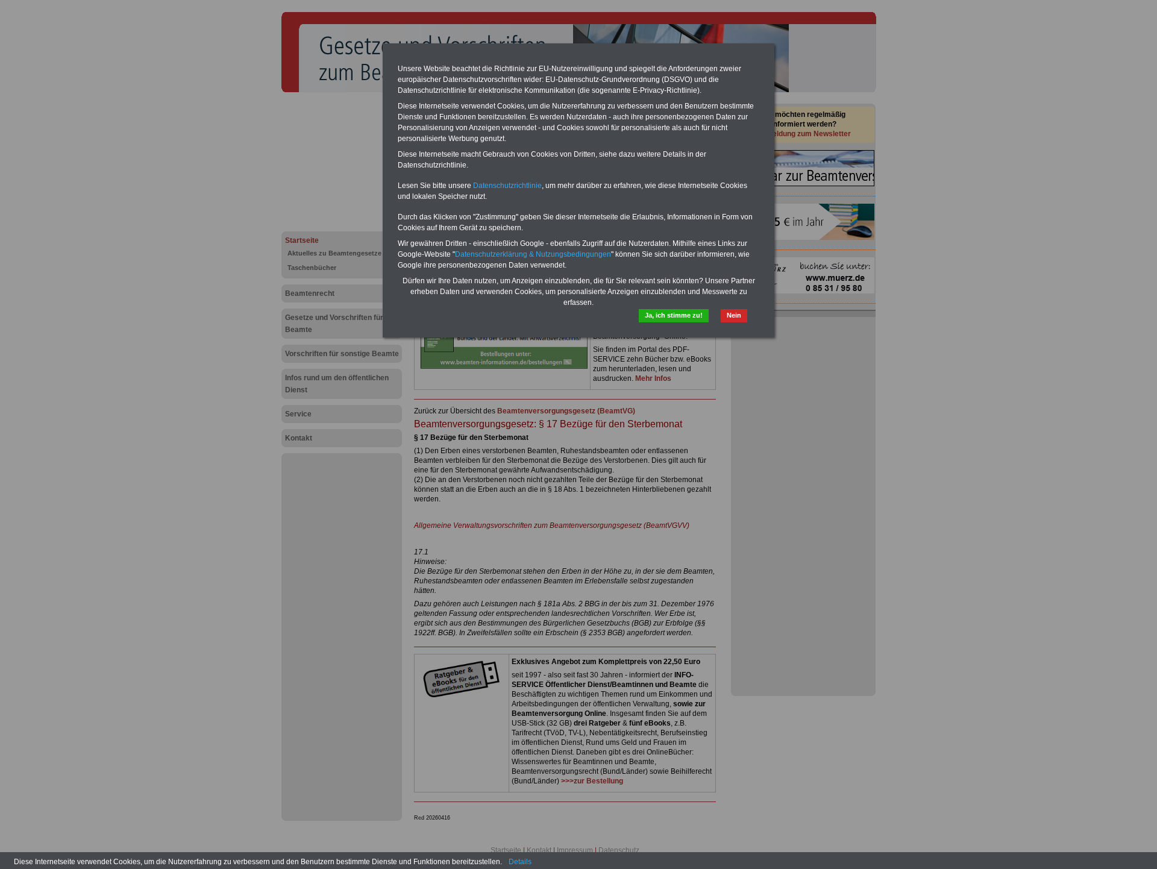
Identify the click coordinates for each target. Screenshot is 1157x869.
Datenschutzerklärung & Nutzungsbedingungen (533, 254)
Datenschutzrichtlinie (507, 185)
